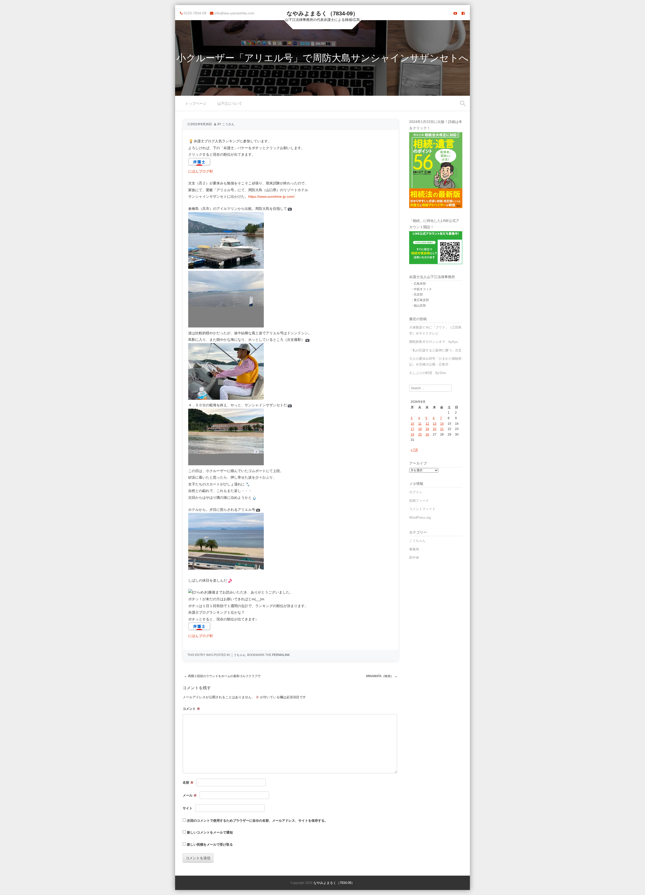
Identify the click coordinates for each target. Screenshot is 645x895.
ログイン (415, 492)
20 (434, 429)
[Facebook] (463, 13)
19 (427, 429)
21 (442, 429)
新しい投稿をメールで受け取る (210, 844)
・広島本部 (418, 283)
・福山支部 (418, 305)
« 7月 (414, 450)
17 (412, 429)
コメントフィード (422, 509)
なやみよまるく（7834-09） (322, 13)
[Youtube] (455, 13)
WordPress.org (420, 517)
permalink (281, 655)
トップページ (195, 104)
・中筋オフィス (421, 289)
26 (427, 434)
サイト (187, 808)
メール (190, 795)
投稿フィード (419, 501)
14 (442, 423)
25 (420, 434)
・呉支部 (417, 294)
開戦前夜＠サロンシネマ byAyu (433, 342)
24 (412, 434)
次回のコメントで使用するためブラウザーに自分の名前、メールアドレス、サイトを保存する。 (257, 820)
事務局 (414, 549)
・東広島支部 (420, 300)
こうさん (228, 124)
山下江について (229, 104)
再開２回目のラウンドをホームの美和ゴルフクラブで (222, 676)
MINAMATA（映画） (381, 676)
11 (420, 423)
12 (427, 423)
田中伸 (414, 557)
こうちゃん (238, 655)
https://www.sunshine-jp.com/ (271, 196)
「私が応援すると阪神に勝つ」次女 (435, 350)
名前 (188, 782)
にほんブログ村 (200, 171)
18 (420, 429)
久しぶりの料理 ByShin (427, 373)
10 (412, 423)
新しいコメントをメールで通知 (210, 832)
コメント (191, 709)
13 (434, 423)
